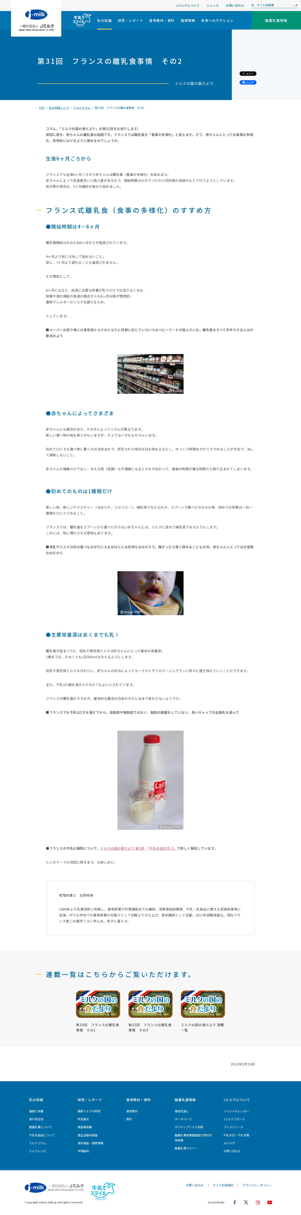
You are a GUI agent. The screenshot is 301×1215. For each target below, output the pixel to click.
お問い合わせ (235, 5)
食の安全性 (36, 1119)
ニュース (213, 5)
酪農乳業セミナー (186, 1148)
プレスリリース (233, 1127)
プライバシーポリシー (257, 1185)
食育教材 (132, 1111)
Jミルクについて (188, 5)
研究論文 (83, 1119)
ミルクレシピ (37, 1151)
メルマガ (229, 1143)
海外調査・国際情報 (90, 1143)
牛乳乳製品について (42, 1135)
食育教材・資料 (162, 20)
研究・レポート (130, 20)
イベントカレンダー (236, 1111)
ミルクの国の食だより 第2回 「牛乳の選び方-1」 (138, 848)
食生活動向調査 (88, 1135)
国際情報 (188, 20)
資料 (129, 1119)
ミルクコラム (37, 1143)
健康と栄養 (36, 1111)
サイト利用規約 (223, 1185)
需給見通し (182, 1111)
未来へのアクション (217, 20)
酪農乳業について (40, 1127)
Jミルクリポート (234, 1119)
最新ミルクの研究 (89, 1111)
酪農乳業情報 (185, 1099)
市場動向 (83, 1151)
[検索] (294, 5)
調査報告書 (85, 1127)
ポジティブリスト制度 (189, 1127)
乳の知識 (104, 20)
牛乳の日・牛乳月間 (236, 1135)
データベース (183, 1119)
